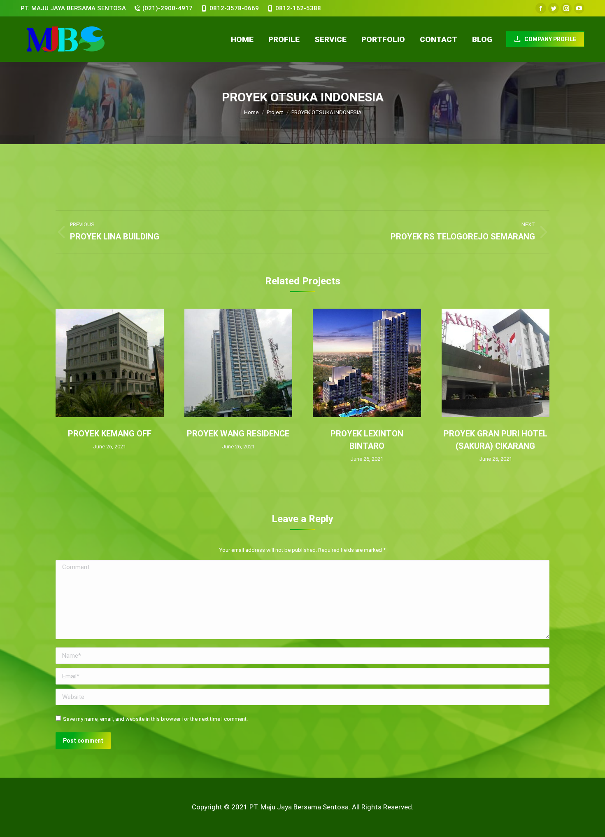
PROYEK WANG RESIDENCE (238, 433)
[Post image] (110, 363)
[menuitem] (242, 39)
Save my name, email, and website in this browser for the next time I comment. (155, 719)
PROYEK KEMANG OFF (109, 433)
